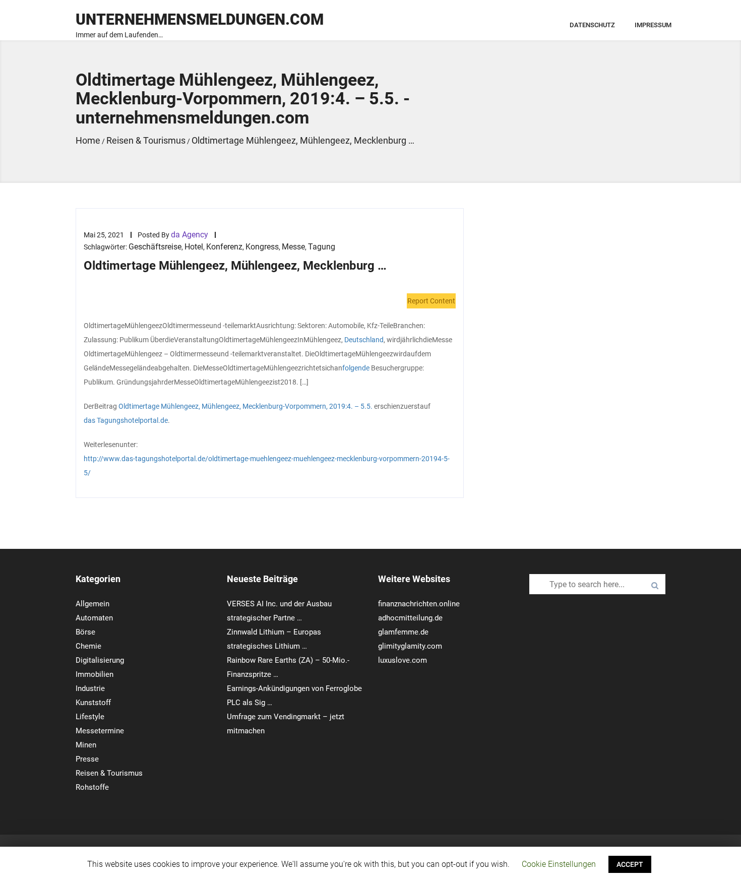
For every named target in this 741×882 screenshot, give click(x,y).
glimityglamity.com (410, 646)
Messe (293, 246)
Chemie (88, 646)
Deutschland (364, 340)
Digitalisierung (100, 660)
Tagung (321, 246)
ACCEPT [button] (629, 864)
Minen (86, 744)
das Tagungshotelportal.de (126, 420)
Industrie (90, 688)
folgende (355, 368)
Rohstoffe (92, 787)
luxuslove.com (402, 660)
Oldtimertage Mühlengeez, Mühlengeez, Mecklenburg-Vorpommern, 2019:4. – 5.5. (245, 406)
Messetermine (100, 730)
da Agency (189, 234)
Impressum (653, 25)
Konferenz (224, 246)
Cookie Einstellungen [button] (559, 864)
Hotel (193, 246)
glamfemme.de (403, 632)
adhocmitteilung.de (410, 617)
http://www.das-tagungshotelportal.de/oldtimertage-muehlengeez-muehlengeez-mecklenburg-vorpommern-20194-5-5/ (267, 466)
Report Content (431, 301)
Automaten (94, 617)
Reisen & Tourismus (109, 773)
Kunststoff (93, 702)
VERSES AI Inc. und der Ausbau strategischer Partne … (279, 610)
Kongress (262, 246)
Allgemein (92, 603)
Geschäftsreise (155, 246)
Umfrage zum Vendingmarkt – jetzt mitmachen (285, 723)
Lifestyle (90, 716)
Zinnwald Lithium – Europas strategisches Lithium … (274, 639)
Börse (85, 632)
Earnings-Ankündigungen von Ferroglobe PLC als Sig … (294, 695)
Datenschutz (592, 25)
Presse (87, 759)
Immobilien (94, 674)
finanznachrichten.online (419, 603)
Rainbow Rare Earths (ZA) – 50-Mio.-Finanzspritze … (288, 667)
